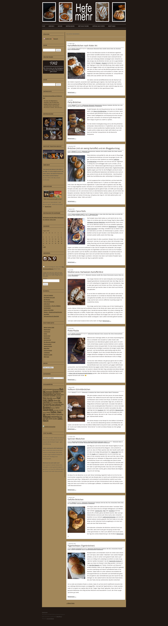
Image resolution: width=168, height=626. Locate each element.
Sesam (69, 334)
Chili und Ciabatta (48, 295)
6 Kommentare (77, 334)
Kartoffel (104, 48)
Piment (73, 215)
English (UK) (48, 39)
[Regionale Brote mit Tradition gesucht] (53, 158)
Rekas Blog (46, 348)
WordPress (59, 616)
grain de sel (47, 304)
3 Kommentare (75, 275)
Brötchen (74, 48)
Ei (88, 392)
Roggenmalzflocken (118, 333)
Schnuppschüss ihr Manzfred (51, 316)
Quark (53, 404)
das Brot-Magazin (94, 565)
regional (57, 404)
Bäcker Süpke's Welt (49, 327)
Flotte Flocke (73, 330)
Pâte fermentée (110, 274)
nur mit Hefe (117, 214)
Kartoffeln (109, 151)
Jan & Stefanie (50, 618)
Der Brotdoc (47, 299)
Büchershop (48, 206)
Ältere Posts (70, 603)
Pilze (109, 502)
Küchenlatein (47, 308)
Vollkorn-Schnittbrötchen (79, 389)
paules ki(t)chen (48, 346)
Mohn (54, 398)
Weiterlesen (72, 92)
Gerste (101, 333)
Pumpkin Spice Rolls (77, 211)
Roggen (111, 48)
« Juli (44, 247)
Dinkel (55, 391)
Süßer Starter (52, 412)
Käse (104, 502)
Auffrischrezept (90, 48)
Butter (100, 48)
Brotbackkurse (70, 26)
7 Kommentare (115, 392)
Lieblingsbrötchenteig (109, 517)
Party (119, 105)
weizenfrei (55, 416)
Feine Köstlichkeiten (49, 301)
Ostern (51, 402)
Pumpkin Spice (79, 215)
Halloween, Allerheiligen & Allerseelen (95, 441)
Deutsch (55, 39)
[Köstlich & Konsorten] (49, 426)
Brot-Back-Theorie (83, 26)
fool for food (47, 336)
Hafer (53, 393)
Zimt (87, 215)
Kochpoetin (47, 338)
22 (58, 241)
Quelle (94, 454)
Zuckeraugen (100, 442)
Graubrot (100, 410)
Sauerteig (78, 106)
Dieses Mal (114, 452)
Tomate (71, 503)
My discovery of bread (49, 342)
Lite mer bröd (47, 340)
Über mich (51, 26)
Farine (45, 333)
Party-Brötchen (74, 102)
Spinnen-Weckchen (76, 438)
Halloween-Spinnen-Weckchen (96, 222)
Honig (58, 394)
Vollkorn (106, 392)
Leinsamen (106, 333)
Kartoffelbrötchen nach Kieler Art (82, 45)
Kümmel (108, 48)
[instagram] (45, 260)
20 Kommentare (86, 152)
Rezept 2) (104, 63)
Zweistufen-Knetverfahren (89, 106)
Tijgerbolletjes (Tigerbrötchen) (81, 545)
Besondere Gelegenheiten (77, 441)
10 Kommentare (98, 106)
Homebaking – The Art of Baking (52, 306)
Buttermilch (49, 391)
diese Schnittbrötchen (100, 111)
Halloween (70, 442)
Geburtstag (104, 105)
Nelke (113, 214)
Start (43, 26)
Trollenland (47, 352)
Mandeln (50, 398)
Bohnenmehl (96, 48)
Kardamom (46, 396)
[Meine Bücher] (53, 200)
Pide (104, 511)
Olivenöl (105, 274)
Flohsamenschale (98, 105)
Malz (116, 105)
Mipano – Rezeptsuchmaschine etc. (53, 312)
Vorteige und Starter (98, 26)
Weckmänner (112, 226)
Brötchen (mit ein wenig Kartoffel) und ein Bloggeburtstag (94, 148)
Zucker (89, 215)
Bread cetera (47, 329)
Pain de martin (47, 344)
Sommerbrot (76, 274)
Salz (114, 48)
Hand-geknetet (48, 394)
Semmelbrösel (78, 549)
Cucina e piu (47, 331)
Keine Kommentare (75, 49)
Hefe (114, 105)
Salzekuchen (98, 511)
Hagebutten (109, 105)
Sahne (57, 408)
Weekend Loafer (48, 354)
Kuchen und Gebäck (76, 214)
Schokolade (56, 410)
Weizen (69, 49)
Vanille (48, 414)
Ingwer (101, 214)
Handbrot (112, 511)
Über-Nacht (118, 48)
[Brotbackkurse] (53, 140)
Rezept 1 (98, 63)
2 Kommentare (95, 215)
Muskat (110, 214)
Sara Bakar (46, 314)
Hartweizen (94, 274)
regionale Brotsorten (55, 405)
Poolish (55, 402)
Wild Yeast (46, 357)
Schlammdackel (48, 350)
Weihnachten (59, 414)
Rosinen (53, 407)
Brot (73, 274)
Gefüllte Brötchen (75, 499)
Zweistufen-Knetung (115, 561)
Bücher (60, 26)
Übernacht (78, 48)
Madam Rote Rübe (48, 310)
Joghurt (62, 394)
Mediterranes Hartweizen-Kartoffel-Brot (85, 272)
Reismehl (120, 548)
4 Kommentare (100, 549)
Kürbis (82, 214)
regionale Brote (114, 502)
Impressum (45, 612)
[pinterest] (50, 260)
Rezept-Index (111, 26)
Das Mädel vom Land (49, 297)
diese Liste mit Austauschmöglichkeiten (80, 373)
